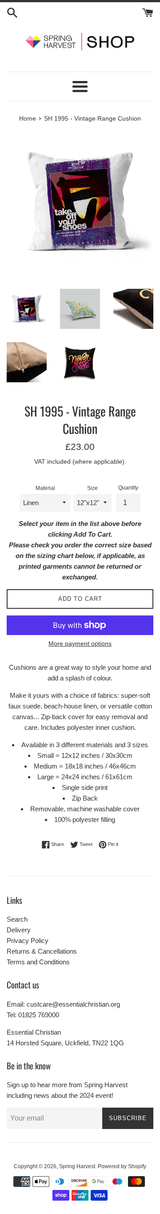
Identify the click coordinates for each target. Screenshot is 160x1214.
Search (17, 919)
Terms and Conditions (38, 962)
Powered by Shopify (122, 1166)
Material (45, 488)
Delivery (19, 930)
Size (92, 488)
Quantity (128, 488)
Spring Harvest (77, 1166)
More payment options (80, 643)
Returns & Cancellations (42, 951)
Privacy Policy (27, 940)
